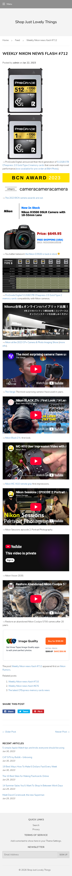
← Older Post (9, 731)
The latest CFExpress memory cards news (29, 690)
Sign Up (63, 854)
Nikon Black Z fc (13, 437)
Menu (9, 4)
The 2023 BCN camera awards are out (24, 197)
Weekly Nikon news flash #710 (23, 681)
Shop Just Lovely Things (39, 870)
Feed (17, 40)
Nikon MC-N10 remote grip (18, 483)
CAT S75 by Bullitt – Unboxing (17, 757)
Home (6, 40)
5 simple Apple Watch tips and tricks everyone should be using (33, 747)
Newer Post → (62, 731)
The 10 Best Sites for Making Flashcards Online (26, 776)
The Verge (10, 391)
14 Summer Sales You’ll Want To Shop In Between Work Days (33, 785)
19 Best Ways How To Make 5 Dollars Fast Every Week (30, 766)
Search (36, 825)
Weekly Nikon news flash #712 (27, 666)
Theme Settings (53, 841)
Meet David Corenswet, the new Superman (23, 795)
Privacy (36, 829)
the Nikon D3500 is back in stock (41, 254)
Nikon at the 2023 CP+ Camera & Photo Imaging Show (31, 342)
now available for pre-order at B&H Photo (37, 168)
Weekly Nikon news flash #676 (23, 686)
